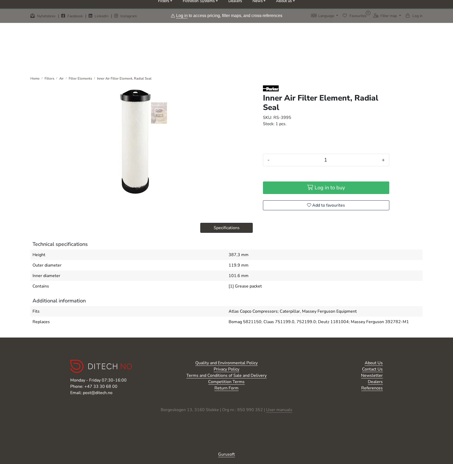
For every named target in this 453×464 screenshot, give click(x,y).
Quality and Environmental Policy (226, 363)
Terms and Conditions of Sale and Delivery (226, 375)
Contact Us (372, 369)
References (372, 388)
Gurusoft (226, 454)
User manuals (279, 410)
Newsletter (372, 375)
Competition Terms (226, 382)
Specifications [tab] (227, 228)
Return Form (226, 388)
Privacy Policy (226, 369)
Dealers (375, 382)
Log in (182, 15)
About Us (374, 363)
